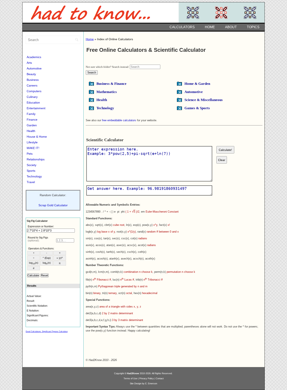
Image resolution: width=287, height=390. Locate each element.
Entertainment (36, 108)
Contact (160, 378)
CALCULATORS (182, 27)
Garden (32, 125)
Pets (30, 153)
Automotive (34, 68)
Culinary (32, 96)
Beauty (31, 74)
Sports (31, 170)
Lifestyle (32, 142)
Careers (32, 85)
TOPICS (253, 27)
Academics (34, 57)
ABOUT (231, 27)
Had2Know (133, 373)
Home (90, 39)
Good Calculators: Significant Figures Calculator (47, 331)
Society (31, 165)
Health (31, 131)
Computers (34, 91)
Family (31, 114)
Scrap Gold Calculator (53, 205)
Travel (31, 182)
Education (33, 102)
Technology (34, 176)
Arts (29, 62)
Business (33, 79)
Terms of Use (130, 378)
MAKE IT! (33, 148)
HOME (210, 27)
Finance (32, 119)
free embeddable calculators (119, 120)
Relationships (36, 159)
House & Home (37, 136)
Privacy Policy (146, 378)
